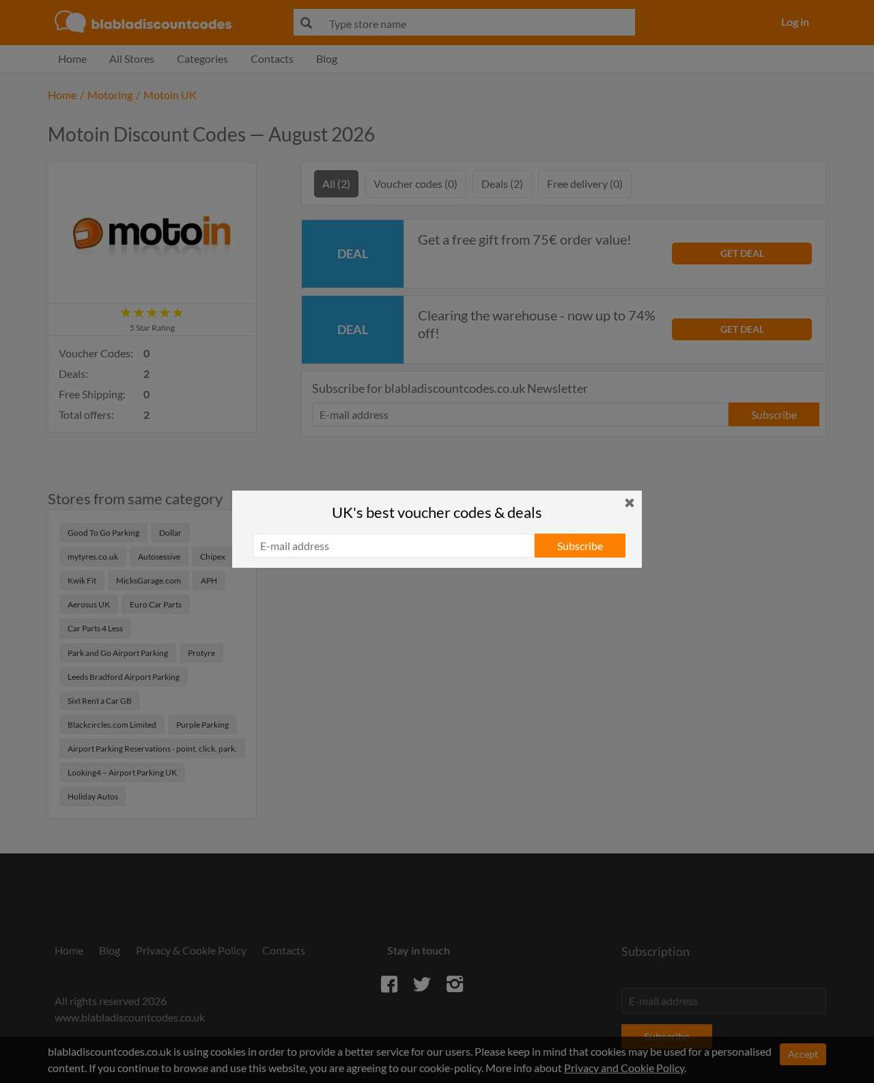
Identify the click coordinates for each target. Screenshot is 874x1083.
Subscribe (580, 545)
